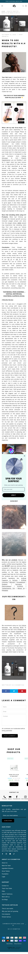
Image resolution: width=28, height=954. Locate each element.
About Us (4, 863)
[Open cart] (26, 6)
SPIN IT (13, 495)
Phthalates (5, 590)
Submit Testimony (7, 894)
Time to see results (7, 908)
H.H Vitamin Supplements (16, 631)
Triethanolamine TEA (8, 588)
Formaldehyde (21, 582)
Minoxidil (12, 582)
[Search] (23, 6)
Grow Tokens (6, 871)
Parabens (4, 584)
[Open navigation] (2, 5)
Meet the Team (6, 865)
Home (3, 11)
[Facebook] (2, 854)
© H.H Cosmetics (14, 929)
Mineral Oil (21, 588)
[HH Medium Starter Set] (14, 668)
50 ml (10, 259)
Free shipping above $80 (14, 1)
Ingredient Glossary (7, 868)
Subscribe (8, 820)
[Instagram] (6, 854)
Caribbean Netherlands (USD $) (13, 924)
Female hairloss (6, 917)
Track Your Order (7, 888)
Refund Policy (10, 943)
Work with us (5, 896)
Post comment (10, 735)
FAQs (3, 891)
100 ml (18, 259)
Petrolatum (18, 584)
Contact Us (5, 885)
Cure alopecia (6, 914)
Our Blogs (5, 899)
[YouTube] (10, 854)
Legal (3, 876)
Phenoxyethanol (6, 586)
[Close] (24, 456)
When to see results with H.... (11, 12)
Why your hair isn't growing (10, 911)
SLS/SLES (20, 586)
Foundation (5, 874)
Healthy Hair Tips (13, 11)
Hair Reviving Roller (16, 627)
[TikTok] (14, 854)
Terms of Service (17, 943)
